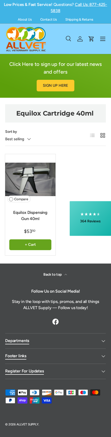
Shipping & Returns (79, 19)
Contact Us (48, 19)
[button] (90, 218)
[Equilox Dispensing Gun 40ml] (30, 179)
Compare (21, 199)
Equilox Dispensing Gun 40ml (30, 215)
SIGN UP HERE (55, 85)
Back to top (52, 274)
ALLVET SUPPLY (27, 424)
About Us (25, 19)
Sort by (11, 131)
